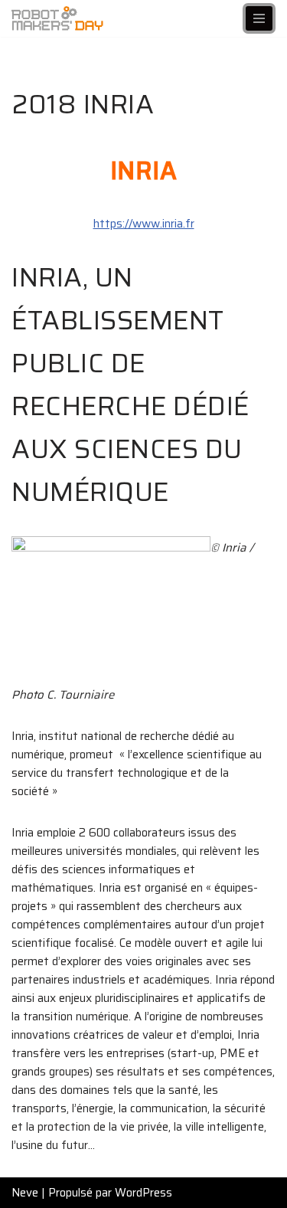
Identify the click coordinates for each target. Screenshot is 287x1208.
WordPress (143, 1192)
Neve (24, 1192)
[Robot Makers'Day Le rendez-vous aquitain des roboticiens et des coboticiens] (57, 18)
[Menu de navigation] (259, 18)
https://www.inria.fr (143, 223)
